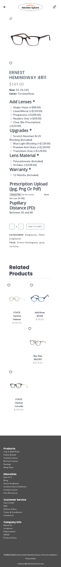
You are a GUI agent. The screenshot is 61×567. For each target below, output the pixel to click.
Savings (7, 464)
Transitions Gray (30, 151)
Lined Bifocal (27, 111)
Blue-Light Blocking (32, 143)
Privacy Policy (10, 538)
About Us (8, 525)
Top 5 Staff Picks (12, 452)
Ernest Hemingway (27, 242)
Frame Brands (10, 455)
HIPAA (7, 535)
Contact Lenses (11, 458)
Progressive (27, 115)
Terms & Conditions (13, 512)
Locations (8, 528)
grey (41, 242)
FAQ (5, 506)
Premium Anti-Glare (31, 147)
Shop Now (8, 467)
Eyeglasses (31, 234)
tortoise (14, 246)
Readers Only (27, 118)
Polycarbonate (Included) (28, 161)
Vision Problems (11, 483)
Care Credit (9, 503)
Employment (9, 531)
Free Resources (11, 493)
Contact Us (9, 515)
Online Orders (10, 509)
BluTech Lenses (11, 461)
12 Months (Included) (26, 175)
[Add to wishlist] (11, 65)
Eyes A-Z (8, 477)
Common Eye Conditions (15, 487)
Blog (6, 480)
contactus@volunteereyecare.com (30, 564)
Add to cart (35, 226)
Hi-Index (25, 165)
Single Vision (27, 107)
